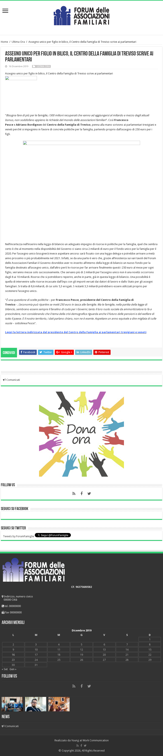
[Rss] (73, 493)
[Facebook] (81, 493)
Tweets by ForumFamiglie (18, 536)
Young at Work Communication (90, 740)
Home (4, 41)
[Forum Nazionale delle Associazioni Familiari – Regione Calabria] (81, 15)
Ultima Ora (18, 41)
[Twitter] (89, 493)
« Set (5, 669)
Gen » (13, 669)
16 (13, 654)
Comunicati (13, 379)
